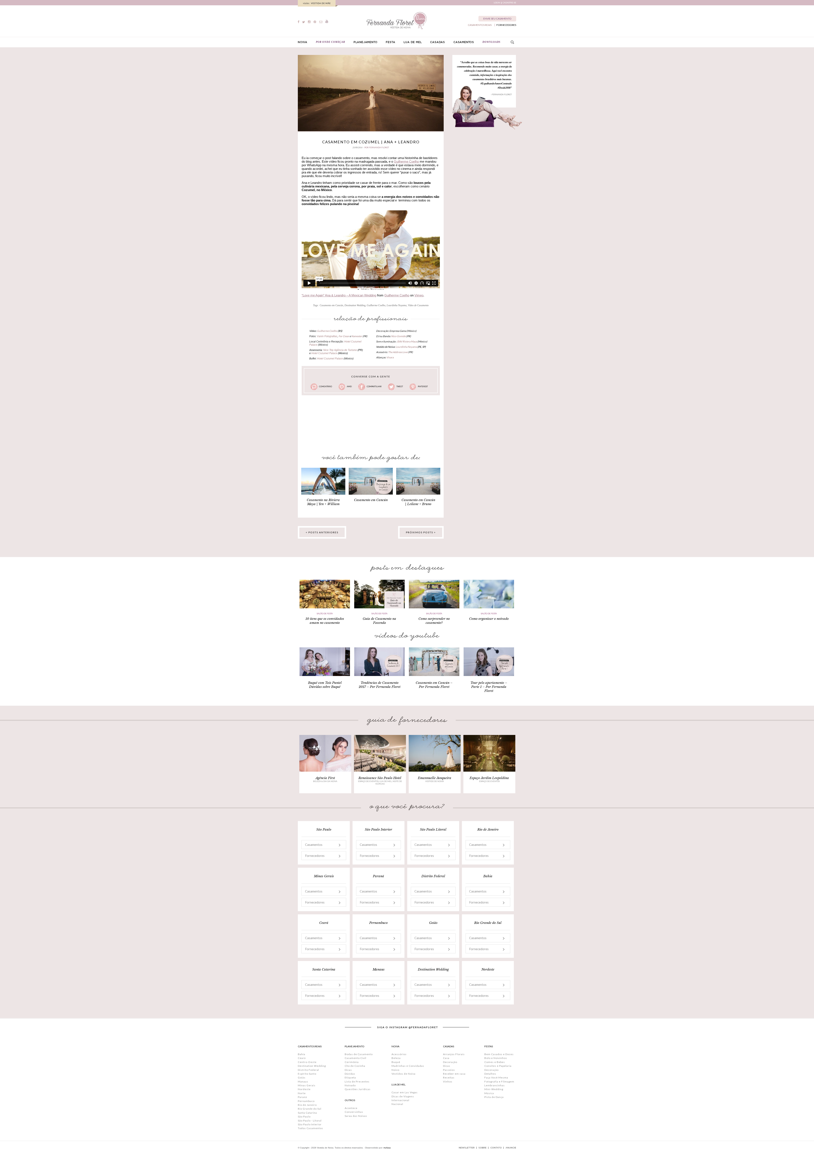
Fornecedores (315, 856)
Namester (356, 336)
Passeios (449, 1069)
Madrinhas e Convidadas (408, 1065)
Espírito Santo (307, 1073)
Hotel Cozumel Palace (324, 353)
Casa (446, 1058)
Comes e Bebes (494, 1062)
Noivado (350, 1085)
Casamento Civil (355, 1058)
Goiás (301, 1077)
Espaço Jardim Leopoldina (489, 778)
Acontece (351, 1108)
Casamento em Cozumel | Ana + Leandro (371, 142)
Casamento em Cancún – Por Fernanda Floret (434, 685)
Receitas (448, 1077)
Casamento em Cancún (331, 305)
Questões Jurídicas (358, 1089)
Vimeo (418, 295)
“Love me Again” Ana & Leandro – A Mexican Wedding (339, 295)
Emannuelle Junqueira (434, 778)
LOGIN (497, 2)
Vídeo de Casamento (418, 305)
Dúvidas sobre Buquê (324, 687)
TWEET (399, 386)
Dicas (348, 1069)
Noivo (395, 1069)
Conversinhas (354, 1111)
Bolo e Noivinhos (495, 1058)
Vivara (390, 357)
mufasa (387, 1148)
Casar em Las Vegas (405, 1092)
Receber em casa (454, 1073)
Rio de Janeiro (307, 1104)
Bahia (301, 1054)
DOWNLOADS (491, 42)
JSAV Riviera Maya (407, 341)
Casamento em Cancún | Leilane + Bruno (418, 502)
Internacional (400, 1100)
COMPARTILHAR (374, 386)
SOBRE (482, 1148)
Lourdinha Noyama (397, 305)
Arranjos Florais (454, 1054)
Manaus (303, 1081)
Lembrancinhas (494, 1085)
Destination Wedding (354, 305)
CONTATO (496, 1148)
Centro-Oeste (307, 1062)
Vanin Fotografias (327, 336)
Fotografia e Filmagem (499, 1081)
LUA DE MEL (413, 42)
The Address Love (398, 352)
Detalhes (490, 1073)
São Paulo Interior (310, 1124)
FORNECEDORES (506, 25)
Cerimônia (352, 1062)
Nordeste (304, 1089)
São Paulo (304, 1116)
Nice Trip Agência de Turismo (340, 350)
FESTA (390, 42)
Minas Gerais (306, 1085)
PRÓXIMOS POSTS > (421, 532)
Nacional (397, 1104)
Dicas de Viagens (403, 1096)
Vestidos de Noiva (403, 1073)
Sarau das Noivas (356, 1115)
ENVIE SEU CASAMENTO (497, 18)
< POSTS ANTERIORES (322, 532)
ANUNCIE (511, 1148)
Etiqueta (350, 1077)
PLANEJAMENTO (366, 42)
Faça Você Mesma (496, 1077)
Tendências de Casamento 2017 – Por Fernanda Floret (379, 685)
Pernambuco (306, 1101)
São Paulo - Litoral (310, 1120)
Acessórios (399, 1054)
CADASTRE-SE (509, 2)
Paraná (302, 1097)
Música (489, 1093)
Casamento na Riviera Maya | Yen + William (323, 502)
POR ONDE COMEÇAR (330, 42)
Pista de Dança (494, 1097)
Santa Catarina (307, 1112)
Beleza (396, 1058)
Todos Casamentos (310, 1128)
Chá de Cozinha (355, 1065)
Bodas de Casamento (359, 1054)
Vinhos (447, 1081)
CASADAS (437, 42)
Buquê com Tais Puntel (325, 683)
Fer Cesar (344, 336)
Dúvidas (350, 1073)
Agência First (325, 778)
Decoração (450, 1062)
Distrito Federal (308, 1069)
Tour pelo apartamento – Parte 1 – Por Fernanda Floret (488, 687)
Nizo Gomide (398, 336)
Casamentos (313, 844)
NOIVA (302, 42)
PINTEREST (423, 386)
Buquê (396, 1062)
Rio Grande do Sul (309, 1108)
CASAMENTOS (463, 42)
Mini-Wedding (493, 1089)
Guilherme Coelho (406, 161)
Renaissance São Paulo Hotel (379, 778)
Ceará (302, 1058)
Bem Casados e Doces (499, 1054)
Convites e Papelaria (498, 1065)
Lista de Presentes (357, 1081)
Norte (302, 1093)
